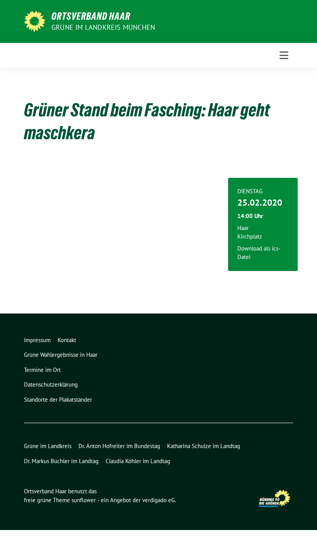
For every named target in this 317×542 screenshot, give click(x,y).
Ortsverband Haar (90, 16)
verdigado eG (158, 500)
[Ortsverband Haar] (34, 20)
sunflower (84, 500)
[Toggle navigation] (284, 55)
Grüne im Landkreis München (103, 27)
